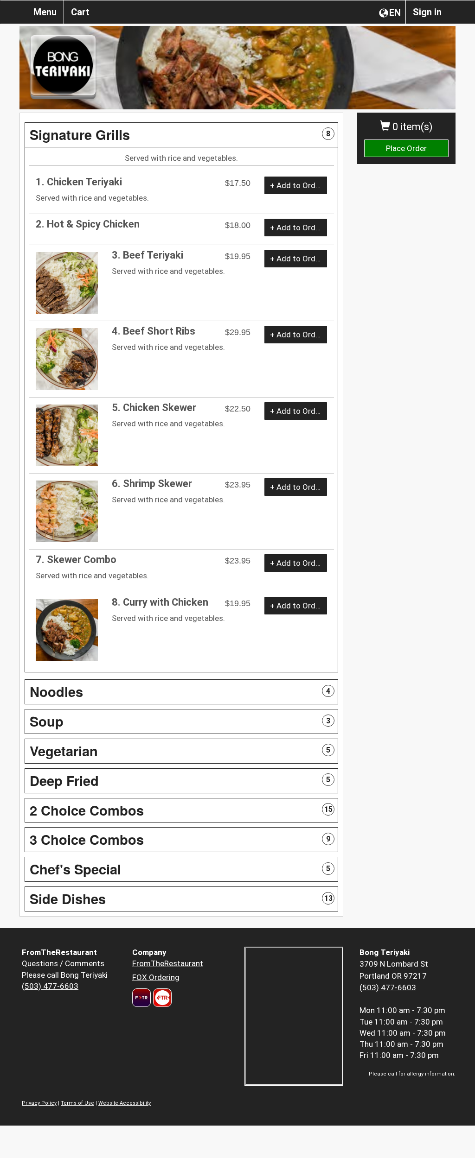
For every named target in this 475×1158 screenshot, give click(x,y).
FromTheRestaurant (167, 963)
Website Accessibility (124, 1103)
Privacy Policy (39, 1103)
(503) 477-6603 (50, 986)
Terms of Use (77, 1103)
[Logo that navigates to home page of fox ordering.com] (161, 997)
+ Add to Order (296, 185)
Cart (80, 12)
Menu (45, 12)
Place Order (406, 148)
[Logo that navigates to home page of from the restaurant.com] (141, 997)
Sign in (427, 12)
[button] (181, 134)
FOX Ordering (156, 977)
